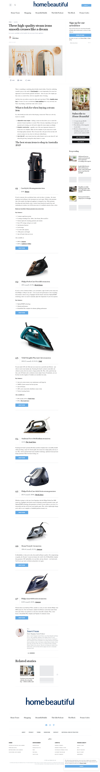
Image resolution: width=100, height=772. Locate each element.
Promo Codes (84, 13)
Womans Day (36, 745)
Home (10, 22)
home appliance (40, 101)
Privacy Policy (84, 38)
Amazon (23, 241)
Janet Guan (15, 38)
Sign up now (80, 35)
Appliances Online (26, 244)
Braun (27, 191)
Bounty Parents (59, 754)
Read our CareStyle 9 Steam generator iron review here (29, 209)
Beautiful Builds (41, 13)
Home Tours (15, 13)
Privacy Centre (83, 763)
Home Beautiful (13, 747)
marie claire (80, 745)
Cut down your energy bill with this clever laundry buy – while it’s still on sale (27, 680)
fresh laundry (34, 91)
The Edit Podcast (57, 13)
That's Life (35, 754)
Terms (39, 732)
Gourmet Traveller (60, 752)
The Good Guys (25, 401)
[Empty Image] (73, 179)
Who (34, 749)
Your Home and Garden (15, 752)
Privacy (31, 732)
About (23, 732)
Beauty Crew (80, 752)
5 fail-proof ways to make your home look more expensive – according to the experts (84, 159)
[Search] (15, 4)
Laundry (16, 22)
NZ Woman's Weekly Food (61, 749)
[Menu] (10, 5)
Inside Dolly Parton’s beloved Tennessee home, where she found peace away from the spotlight (84, 169)
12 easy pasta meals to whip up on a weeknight (84, 197)
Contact (55, 732)
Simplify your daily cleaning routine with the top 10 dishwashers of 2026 (84, 189)
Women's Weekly (59, 745)
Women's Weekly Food (60, 747)
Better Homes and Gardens (16, 749)
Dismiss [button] (81, 766)
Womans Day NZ (36, 747)
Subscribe (47, 732)
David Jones (39, 285)
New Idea (35, 752)
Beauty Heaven (81, 749)
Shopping (27, 13)
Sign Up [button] (86, 5)
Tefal (40, 361)
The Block (71, 13)
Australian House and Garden (17, 745)
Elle (78, 747)
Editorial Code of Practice (70, 732)
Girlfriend (80, 754)
